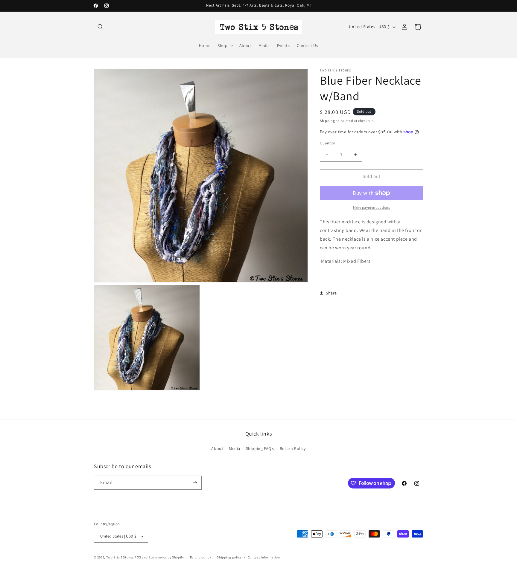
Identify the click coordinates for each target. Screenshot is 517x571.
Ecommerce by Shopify (166, 557)
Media (234, 448)
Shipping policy (229, 557)
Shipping (327, 120)
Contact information (264, 557)
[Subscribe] (194, 483)
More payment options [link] (371, 207)
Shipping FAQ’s (260, 448)
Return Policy (293, 448)
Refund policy (200, 557)
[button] (100, 26)
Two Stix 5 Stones (120, 557)
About (217, 448)
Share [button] (331, 292)
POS (138, 557)
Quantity (327, 142)
